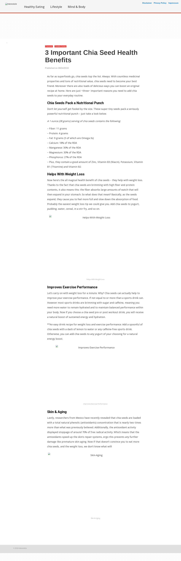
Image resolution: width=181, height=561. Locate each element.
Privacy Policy (160, 3)
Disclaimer (147, 3)
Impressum (173, 3)
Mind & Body (76, 7)
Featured (49, 46)
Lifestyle (56, 7)
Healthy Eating (34, 7)
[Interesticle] (11, 4)
